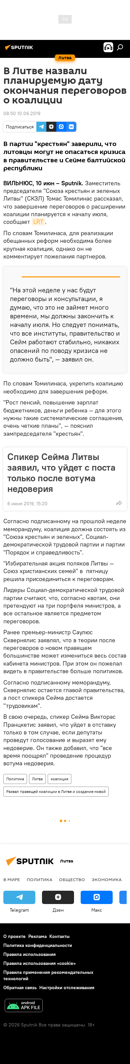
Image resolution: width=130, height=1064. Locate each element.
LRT (38, 222)
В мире (11, 879)
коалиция (59, 778)
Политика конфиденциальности (37, 945)
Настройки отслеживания (66, 987)
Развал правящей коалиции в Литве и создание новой (56, 791)
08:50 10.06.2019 (21, 113)
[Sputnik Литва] (20, 50)
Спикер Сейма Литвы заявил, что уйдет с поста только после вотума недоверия (61, 472)
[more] (119, 503)
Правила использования (29, 954)
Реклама (37, 936)
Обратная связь (20, 987)
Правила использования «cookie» (39, 963)
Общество (72, 879)
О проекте (14, 936)
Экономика (107, 879)
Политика (15, 778)
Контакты (59, 936)
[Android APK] (23, 1006)
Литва (37, 778)
